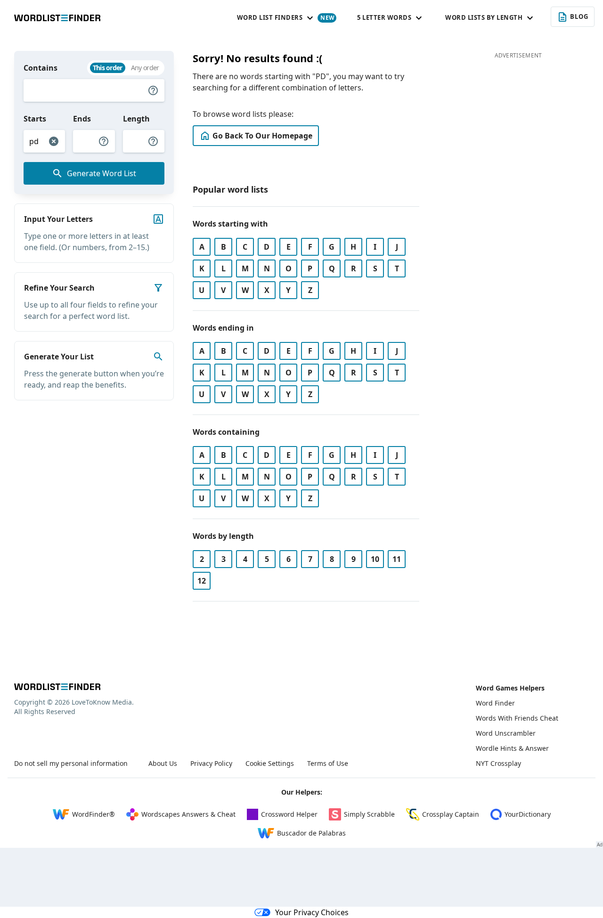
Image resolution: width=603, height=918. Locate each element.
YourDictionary (528, 814)
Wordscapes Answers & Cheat (188, 814)
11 (396, 559)
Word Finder (495, 703)
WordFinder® (93, 814)
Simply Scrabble (369, 814)
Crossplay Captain (450, 814)
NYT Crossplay (498, 763)
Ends (82, 119)
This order (107, 67)
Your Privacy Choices (312, 912)
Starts (35, 119)
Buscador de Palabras (311, 833)
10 (375, 559)
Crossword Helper (289, 814)
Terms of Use (327, 763)
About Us (162, 763)
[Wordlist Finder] (57, 686)
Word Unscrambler (506, 733)
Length (136, 119)
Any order (145, 67)
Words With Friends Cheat (517, 718)
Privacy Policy (211, 763)
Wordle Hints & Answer (512, 748)
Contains (40, 68)
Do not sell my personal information (71, 763)
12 (201, 581)
